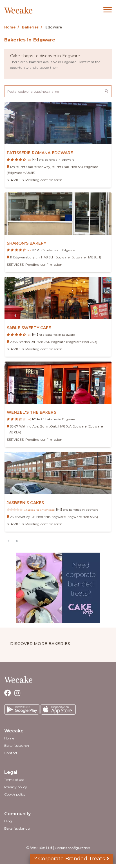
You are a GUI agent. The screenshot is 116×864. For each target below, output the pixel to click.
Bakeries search (16, 745)
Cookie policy (15, 794)
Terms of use (14, 779)
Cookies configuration (72, 848)
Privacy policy (15, 787)
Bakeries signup (17, 828)
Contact (10, 753)
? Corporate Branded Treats (70, 859)
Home (9, 738)
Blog (8, 821)
